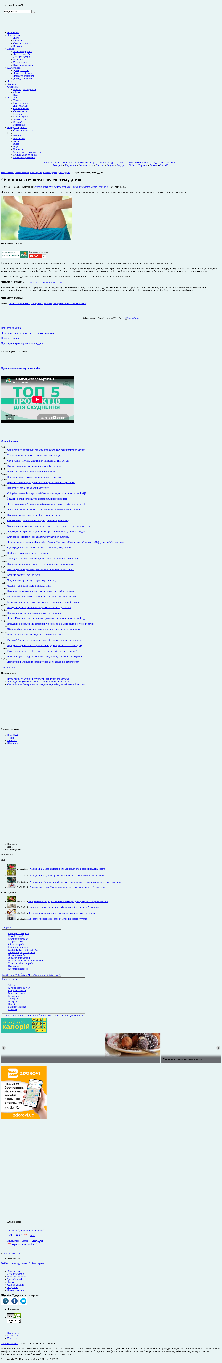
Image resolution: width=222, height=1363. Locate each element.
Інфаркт (121, 165)
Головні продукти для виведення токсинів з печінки (34, 466)
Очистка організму (23, 43)
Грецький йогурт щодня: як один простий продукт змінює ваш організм (44, 640)
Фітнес (16, 92)
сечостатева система (19, 303)
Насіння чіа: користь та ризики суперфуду (28, 553)
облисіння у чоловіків (32, 1230)
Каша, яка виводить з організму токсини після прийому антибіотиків (43, 602)
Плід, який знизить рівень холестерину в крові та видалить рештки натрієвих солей (50, 623)
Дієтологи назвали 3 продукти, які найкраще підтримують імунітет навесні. (46, 504)
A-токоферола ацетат (19, 987)
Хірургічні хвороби (18, 968)
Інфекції (17, 114)
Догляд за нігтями (22, 73)
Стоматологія (20, 111)
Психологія (19, 138)
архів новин (9, 667)
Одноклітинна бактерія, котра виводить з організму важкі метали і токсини (46, 450)
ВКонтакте (12, 743)
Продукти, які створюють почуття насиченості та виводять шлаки (41, 564)
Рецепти (17, 40)
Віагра (25, 1241)
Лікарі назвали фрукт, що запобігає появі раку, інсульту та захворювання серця (68, 901)
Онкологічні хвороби (19, 958)
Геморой (17, 122)
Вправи (153, 165)
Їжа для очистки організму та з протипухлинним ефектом (37, 498)
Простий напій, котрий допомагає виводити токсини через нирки (41, 482)
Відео (16, 144)
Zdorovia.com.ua (9, 1343)
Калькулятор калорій (24, 157)
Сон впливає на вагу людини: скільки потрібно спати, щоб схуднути (63, 907)
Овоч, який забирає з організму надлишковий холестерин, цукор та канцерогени (48, 526)
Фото (16, 141)
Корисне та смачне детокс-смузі (23, 575)
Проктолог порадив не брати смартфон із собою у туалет (57, 918)
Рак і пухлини (20, 103)
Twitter (10, 737)
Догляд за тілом (21, 70)
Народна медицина (17, 127)
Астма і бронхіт (21, 119)
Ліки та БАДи (20, 105)
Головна (4, 173)
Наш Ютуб (12, 735)
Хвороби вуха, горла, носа (21, 952)
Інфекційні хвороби (18, 947)
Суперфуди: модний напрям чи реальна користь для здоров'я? (39, 547)
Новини (17, 135)
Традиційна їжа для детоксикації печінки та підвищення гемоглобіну (42, 558)
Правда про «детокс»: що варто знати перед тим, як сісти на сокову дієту (44, 645)
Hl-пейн (12, 1004)
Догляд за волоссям (23, 78)
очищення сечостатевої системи (69, 303)
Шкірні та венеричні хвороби (23, 949)
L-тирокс (12, 1009)
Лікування (12, 97)
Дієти (16, 38)
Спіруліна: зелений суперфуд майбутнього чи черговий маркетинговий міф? (46, 493)
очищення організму (41, 303)
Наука (16, 146)
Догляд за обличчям (23, 76)
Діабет (132, 165)
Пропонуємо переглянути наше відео (21, 368)
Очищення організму (137, 162)
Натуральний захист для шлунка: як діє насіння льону (35, 634)
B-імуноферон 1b (17, 990)
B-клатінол (13, 996)
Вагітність (18, 59)
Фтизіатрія (13, 966)
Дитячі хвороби (16, 936)
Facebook (12, 740)
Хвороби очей (15, 941)
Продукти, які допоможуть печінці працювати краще (34, 515)
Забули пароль (36, 1263)
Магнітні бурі (107, 162)
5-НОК (11, 985)
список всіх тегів (12, 1253)
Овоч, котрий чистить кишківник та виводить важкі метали (38, 460)
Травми (17, 100)
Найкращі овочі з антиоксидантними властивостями (34, 477)
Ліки (9, 81)
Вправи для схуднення (24, 89)
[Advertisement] (10, 706)
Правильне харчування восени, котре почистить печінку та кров (40, 591)
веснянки (12, 1230)
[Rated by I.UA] (14, 1317)
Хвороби (11, 84)
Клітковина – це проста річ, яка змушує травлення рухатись (38, 537)
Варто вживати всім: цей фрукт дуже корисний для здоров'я (38, 679)
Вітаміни (18, 46)
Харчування (13, 35)
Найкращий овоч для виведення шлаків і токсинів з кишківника (40, 569)
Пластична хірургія (23, 65)
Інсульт (110, 165)
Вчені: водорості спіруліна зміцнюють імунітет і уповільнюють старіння (44, 656)
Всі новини (13, 32)
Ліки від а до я (51, 162)
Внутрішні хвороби (18, 939)
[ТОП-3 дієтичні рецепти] (111, 1045)
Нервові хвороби (17, 955)
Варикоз (142, 165)
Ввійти (4, 1263)
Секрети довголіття (23, 130)
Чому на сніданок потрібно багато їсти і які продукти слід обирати (62, 913)
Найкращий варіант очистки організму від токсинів (34, 613)
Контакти (12, 1338)
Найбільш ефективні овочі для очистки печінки (31, 471)
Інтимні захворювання (25, 154)
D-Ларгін (13, 1001)
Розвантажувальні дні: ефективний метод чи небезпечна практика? (42, 651)
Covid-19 (163, 165)
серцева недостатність (23, 1244)
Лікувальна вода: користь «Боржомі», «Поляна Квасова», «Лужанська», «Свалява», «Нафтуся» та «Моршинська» (65, 542)
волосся (15, 1234)
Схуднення (12, 86)
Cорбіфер (13, 998)
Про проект (13, 1333)
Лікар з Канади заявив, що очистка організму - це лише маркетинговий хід (46, 618)
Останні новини (9, 441)
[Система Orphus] (131, 318)
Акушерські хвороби (18, 933)
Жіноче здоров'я (21, 57)
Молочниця (172, 162)
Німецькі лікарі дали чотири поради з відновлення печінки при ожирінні (45, 629)
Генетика (18, 149)
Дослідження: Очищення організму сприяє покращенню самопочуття (43, 662)
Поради (100, 165)
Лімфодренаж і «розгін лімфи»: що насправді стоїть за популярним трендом (46, 531)
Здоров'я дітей (14, 1279)
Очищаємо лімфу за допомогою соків (44, 282)
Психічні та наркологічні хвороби (25, 960)
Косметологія (20, 62)
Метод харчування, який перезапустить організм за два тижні (39, 607)
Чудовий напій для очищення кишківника (29, 585)
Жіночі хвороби (16, 944)
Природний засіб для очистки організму (28, 488)
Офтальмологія (21, 108)
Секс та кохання (15, 1284)
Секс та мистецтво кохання (27, 152)
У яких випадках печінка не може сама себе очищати (34, 455)
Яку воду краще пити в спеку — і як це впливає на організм (38, 681)
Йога (15, 95)
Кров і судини (20, 116)
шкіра (37, 1240)
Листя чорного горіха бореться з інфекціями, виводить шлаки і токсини (44, 509)
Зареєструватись (18, 1263)
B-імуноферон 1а (17, 993)
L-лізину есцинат (17, 1006)
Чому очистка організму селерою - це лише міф (31, 580)
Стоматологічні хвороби (20, 963)
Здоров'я (11, 48)
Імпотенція (19, 124)
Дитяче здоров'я (21, 54)
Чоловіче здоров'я (22, 51)
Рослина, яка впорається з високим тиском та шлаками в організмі (41, 596)
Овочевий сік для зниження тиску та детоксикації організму (38, 520)
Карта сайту (13, 1335)
